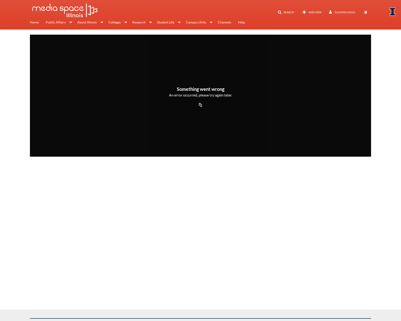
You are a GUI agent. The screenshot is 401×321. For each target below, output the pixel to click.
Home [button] (34, 22)
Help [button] (241, 22)
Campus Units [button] (196, 22)
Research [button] (139, 22)
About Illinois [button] (87, 22)
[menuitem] (38, 23)
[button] (286, 12)
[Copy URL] (200, 105)
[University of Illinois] (392, 11)
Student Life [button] (165, 22)
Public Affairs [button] (56, 22)
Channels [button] (224, 22)
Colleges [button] (114, 22)
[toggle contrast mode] (365, 12)
